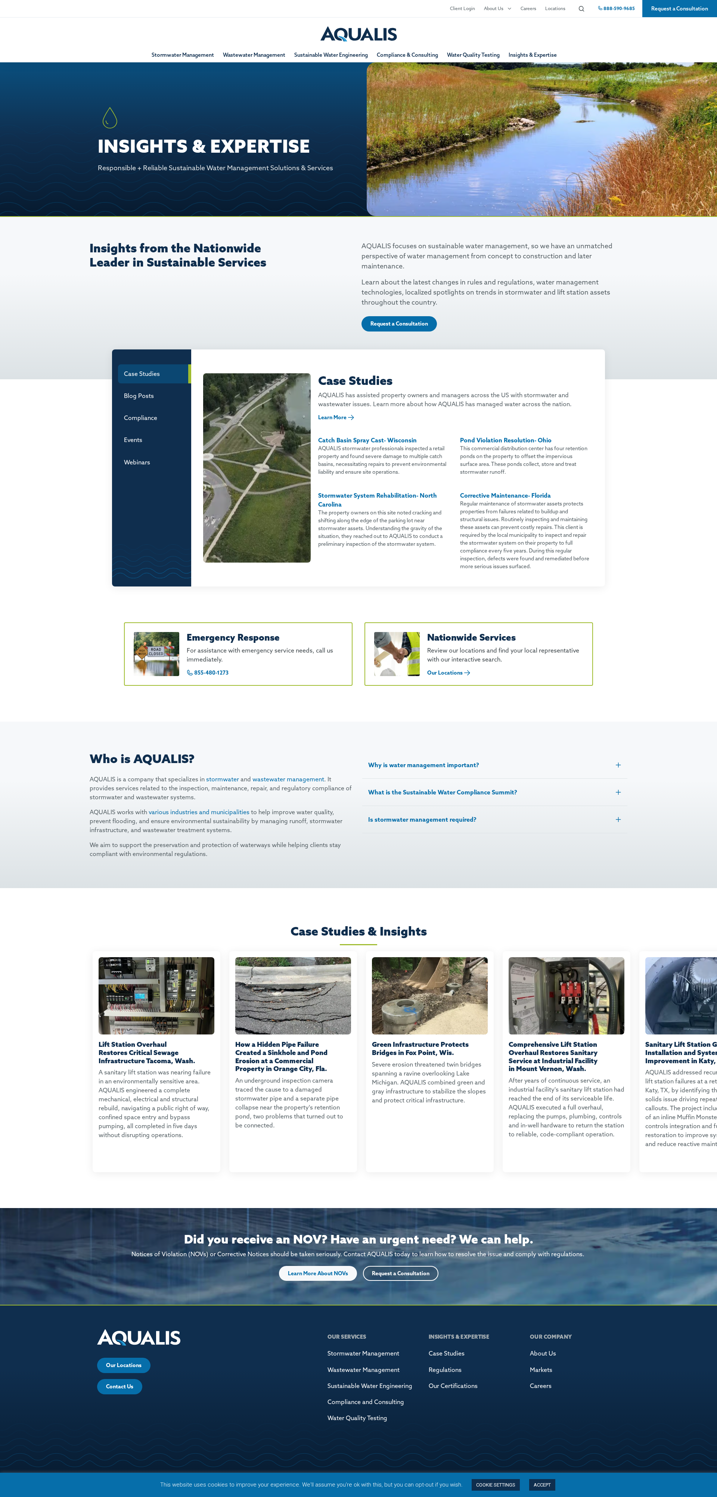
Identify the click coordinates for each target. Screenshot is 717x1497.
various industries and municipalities (199, 812)
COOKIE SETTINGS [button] (495, 1485)
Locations (555, 8)
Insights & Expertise (533, 55)
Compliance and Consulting (366, 1402)
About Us (493, 8)
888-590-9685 (618, 8)
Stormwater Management (183, 55)
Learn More (332, 417)
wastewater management (288, 779)
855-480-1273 (211, 672)
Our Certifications (453, 1385)
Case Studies (447, 1353)
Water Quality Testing (473, 55)
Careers (528, 8)
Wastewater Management (254, 55)
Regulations (445, 1369)
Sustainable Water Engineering (331, 55)
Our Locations (445, 672)
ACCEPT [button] (542, 1485)
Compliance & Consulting (407, 55)
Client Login (462, 8)
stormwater (222, 779)
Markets (541, 1369)
